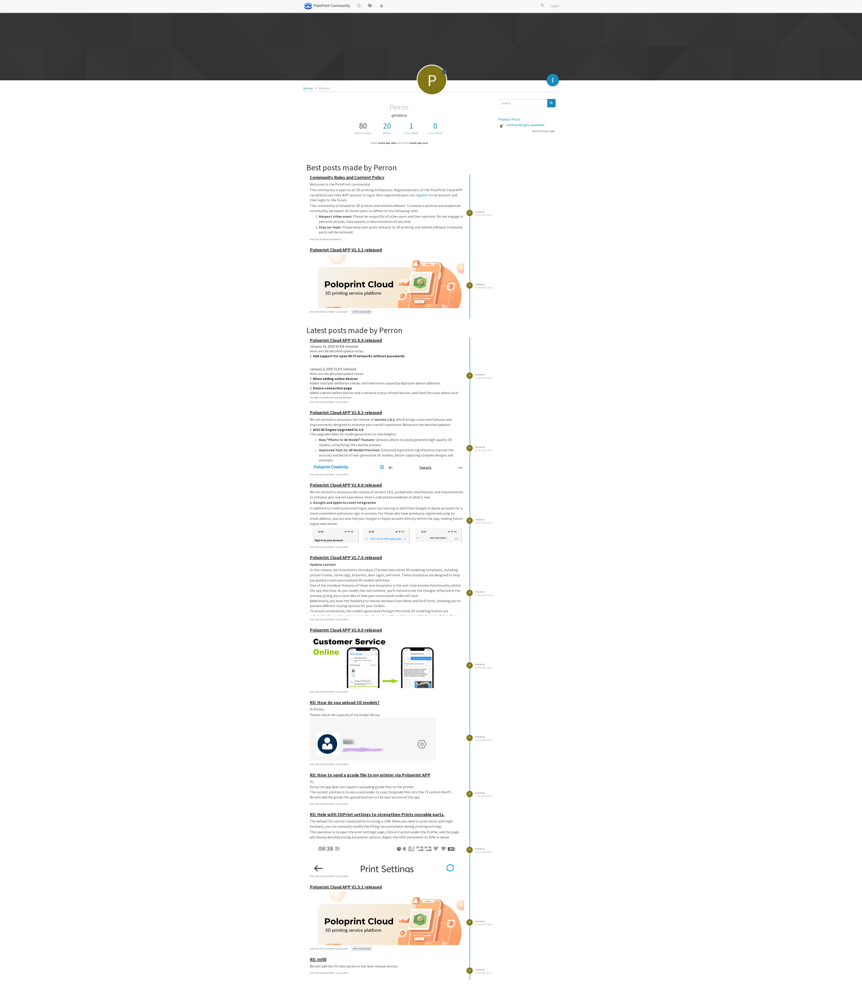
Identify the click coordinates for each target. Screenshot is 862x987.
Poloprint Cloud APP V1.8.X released (346, 340)
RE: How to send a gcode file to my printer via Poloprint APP (370, 775)
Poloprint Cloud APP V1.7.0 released (346, 557)
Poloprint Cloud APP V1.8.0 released (346, 485)
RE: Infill (318, 959)
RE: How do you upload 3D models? (345, 702)
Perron (480, 212)
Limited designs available (525, 125)
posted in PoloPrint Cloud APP (329, 311)
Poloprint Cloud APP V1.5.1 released (346, 249)
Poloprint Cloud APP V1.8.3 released (346, 412)
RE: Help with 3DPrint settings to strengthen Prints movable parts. (377, 814)
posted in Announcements (326, 239)
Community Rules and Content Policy (347, 177)
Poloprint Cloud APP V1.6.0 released (346, 630)
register (422, 195)
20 (387, 126)
